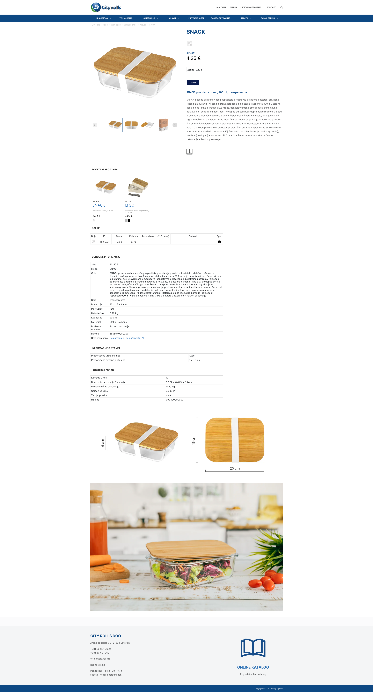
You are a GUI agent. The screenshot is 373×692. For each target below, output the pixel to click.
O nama (233, 7)
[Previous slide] (95, 125)
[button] (115, 125)
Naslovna (221, 7)
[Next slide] (175, 125)
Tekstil (244, 18)
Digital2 (280, 689)
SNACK (99, 205)
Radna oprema (268, 18)
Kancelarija (149, 18)
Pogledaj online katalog (253, 674)
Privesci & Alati (196, 18)
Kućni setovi (102, 18)
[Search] (281, 7)
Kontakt (271, 7)
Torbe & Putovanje (220, 18)
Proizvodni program (251, 7)
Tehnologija (125, 18)
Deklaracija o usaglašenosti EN (127, 338)
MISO (129, 205)
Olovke (172, 18)
